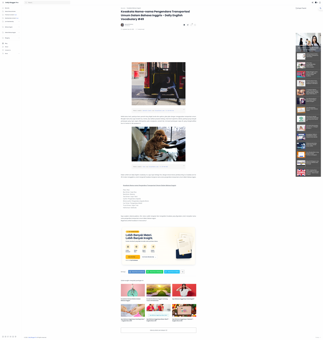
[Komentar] (191, 25)
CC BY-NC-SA (170, 110)
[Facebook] (3, 336)
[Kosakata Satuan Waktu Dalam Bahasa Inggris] (133, 290)
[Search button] (26, 2)
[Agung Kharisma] (129, 24)
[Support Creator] (187, 25)
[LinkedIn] (13, 336)
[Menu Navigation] (3, 3)
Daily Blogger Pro (11, 3)
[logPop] (320, 3)
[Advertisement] (158, 46)
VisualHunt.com (153, 166)
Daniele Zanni (147, 110)
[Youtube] (10, 336)
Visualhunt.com (159, 110)
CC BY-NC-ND (164, 166)
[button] (313, 2)
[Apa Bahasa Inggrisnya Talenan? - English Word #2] (184, 310)
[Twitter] (8, 336)
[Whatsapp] (15, 336)
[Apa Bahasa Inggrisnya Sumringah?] (184, 290)
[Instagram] (5, 336)
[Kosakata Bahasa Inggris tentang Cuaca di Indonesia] (159, 290)
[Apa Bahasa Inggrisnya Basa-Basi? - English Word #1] (159, 310)
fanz (144, 166)
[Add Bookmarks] (184, 25)
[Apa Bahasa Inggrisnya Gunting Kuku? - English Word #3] (133, 310)
